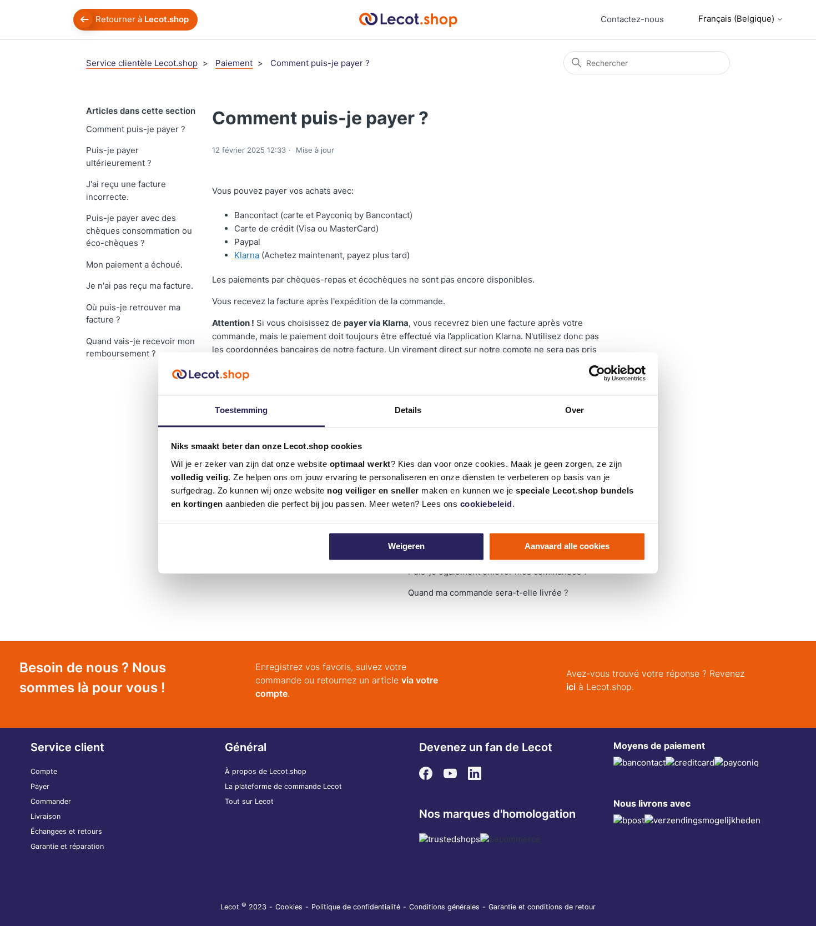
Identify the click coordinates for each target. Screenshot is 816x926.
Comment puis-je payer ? (320, 63)
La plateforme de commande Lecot (283, 786)
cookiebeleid (486, 504)
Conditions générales (444, 907)
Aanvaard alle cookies (567, 546)
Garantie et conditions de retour (542, 907)
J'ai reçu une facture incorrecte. (126, 190)
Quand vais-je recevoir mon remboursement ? (140, 347)
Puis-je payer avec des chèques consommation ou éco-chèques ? (139, 230)
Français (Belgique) (737, 18)
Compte (44, 771)
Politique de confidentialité (355, 907)
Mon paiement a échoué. (134, 264)
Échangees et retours (66, 831)
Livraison (46, 816)
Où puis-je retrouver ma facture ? (133, 313)
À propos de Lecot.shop (265, 771)
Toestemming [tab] (241, 410)
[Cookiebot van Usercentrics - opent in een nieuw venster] (597, 373)
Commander (51, 801)
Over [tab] (574, 410)
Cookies (289, 907)
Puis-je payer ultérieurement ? (119, 156)
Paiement (234, 63)
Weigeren (406, 546)
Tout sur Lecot (249, 801)
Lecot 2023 (243, 907)
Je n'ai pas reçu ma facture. (139, 285)
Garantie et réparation (67, 846)
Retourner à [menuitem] (142, 19)
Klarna (246, 255)
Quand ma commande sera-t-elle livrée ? (488, 592)
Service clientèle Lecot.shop (142, 63)
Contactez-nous (632, 19)
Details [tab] (408, 410)
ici (571, 686)
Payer (40, 786)
